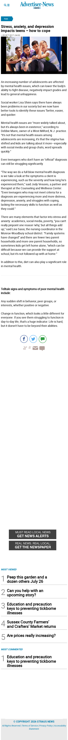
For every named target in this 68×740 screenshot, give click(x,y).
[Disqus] (34, 397)
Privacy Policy (46, 725)
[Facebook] (24, 339)
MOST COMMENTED (12, 649)
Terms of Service (30, 725)
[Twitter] (33, 339)
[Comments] (42, 339)
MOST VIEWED (8, 569)
